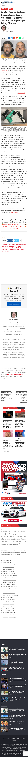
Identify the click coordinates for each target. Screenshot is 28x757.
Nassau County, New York (8, 604)
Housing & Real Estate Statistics (10, 575)
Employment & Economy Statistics (10, 588)
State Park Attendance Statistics (10, 586)
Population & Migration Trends (9, 573)
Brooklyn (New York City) (8, 608)
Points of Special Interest (8, 569)
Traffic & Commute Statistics (9, 593)
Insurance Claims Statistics (9, 584)
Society (10, 8)
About (2, 750)
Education (17, 411)
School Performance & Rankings (10, 577)
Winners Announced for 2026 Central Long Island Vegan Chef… (17, 728)
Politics (9, 738)
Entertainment (6, 430)
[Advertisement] (14, 268)
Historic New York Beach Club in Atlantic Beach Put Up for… (17, 716)
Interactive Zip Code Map (8, 597)
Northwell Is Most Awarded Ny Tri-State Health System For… (18, 655)
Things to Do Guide (7, 560)
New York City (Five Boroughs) (9, 617)
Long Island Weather (7, 562)
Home (4, 738)
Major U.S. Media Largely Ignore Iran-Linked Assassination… (17, 692)
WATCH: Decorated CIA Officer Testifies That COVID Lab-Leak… (17, 668)
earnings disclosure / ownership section (9, 544)
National (14, 740)
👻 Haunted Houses (18, 226)
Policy (3, 378)
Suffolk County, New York (8, 601)
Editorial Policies (22, 750)
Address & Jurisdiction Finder (9, 564)
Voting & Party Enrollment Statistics (10, 595)
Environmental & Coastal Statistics (10, 591)
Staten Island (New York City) (9, 612)
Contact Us (17, 752)
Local (6, 8)
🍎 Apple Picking (6, 224)
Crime (3, 8)
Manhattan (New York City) (8, 614)
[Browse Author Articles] (14, 315)
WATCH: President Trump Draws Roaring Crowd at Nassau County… (18, 679)
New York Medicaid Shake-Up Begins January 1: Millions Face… (17, 648)
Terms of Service (18, 753)
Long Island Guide (6, 349)
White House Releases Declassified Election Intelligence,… (17, 698)
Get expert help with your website (13, 554)
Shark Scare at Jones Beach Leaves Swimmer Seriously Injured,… (17, 661)
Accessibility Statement (10, 750)
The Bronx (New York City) (8, 610)
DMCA (17, 750)
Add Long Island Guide (14, 304)
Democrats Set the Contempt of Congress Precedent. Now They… (17, 685)
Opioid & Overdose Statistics (9, 582)
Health (18, 738)
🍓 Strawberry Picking (18, 224)
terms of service (20, 354)
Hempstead (21, 93)
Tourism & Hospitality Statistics (9, 580)
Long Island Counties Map (8, 567)
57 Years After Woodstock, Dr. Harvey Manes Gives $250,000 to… (17, 722)
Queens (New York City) (8, 606)
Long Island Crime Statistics (9, 571)
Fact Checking (11, 752)
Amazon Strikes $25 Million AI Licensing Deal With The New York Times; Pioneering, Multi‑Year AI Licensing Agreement (21, 396)
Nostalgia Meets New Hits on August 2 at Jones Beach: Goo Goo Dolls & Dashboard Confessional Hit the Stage (7, 395)
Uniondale (4, 71)
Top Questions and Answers (9, 599)
